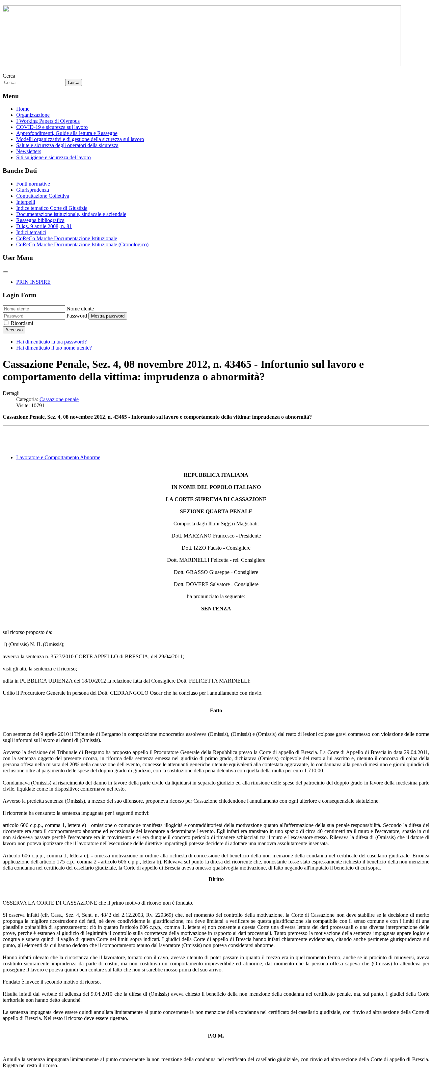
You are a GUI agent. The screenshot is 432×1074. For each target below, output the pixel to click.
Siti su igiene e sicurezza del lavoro (53, 157)
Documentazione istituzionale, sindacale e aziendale (71, 214)
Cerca (9, 76)
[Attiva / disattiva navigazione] (5, 272)
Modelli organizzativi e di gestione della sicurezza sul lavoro (80, 139)
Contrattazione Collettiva (42, 196)
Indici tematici (31, 232)
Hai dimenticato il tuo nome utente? (54, 348)
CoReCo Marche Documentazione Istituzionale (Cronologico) (82, 244)
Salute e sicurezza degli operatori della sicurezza (67, 145)
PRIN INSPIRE (33, 282)
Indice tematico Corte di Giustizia (51, 208)
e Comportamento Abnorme (58, 457)
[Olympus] (202, 64)
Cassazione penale (59, 399)
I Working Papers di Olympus (48, 121)
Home (22, 109)
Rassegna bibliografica (40, 220)
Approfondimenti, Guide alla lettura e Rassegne (66, 133)
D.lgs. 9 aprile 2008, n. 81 (44, 226)
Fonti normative (33, 184)
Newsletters (28, 151)
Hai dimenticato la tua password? (51, 342)
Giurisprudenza (32, 190)
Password (76, 316)
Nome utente (80, 308)
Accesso (14, 329)
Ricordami (22, 323)
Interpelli (25, 202)
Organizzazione (33, 115)
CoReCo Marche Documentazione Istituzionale (66, 238)
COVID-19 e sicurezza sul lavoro (52, 127)
